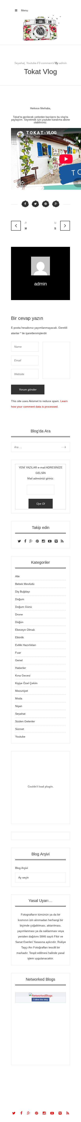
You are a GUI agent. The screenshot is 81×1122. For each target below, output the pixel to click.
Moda (18, 698)
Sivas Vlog (55, 225)
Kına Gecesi (22, 675)
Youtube (31, 63)
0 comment (46, 63)
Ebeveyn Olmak (25, 629)
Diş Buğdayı (22, 591)
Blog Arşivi (21, 867)
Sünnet (19, 729)
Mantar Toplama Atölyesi (26, 225)
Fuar (18, 652)
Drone (19, 614)
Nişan (18, 706)
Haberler (20, 667)
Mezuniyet (21, 690)
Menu (24, 10)
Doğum (19, 599)
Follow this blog (40, 999)
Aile (17, 576)
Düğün (19, 622)
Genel (19, 660)
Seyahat (19, 63)
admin (40, 283)
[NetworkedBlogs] (40, 995)
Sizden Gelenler (25, 721)
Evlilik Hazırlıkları (25, 645)
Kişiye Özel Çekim (26, 683)
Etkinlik (19, 637)
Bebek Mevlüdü (24, 583)
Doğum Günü (23, 606)
